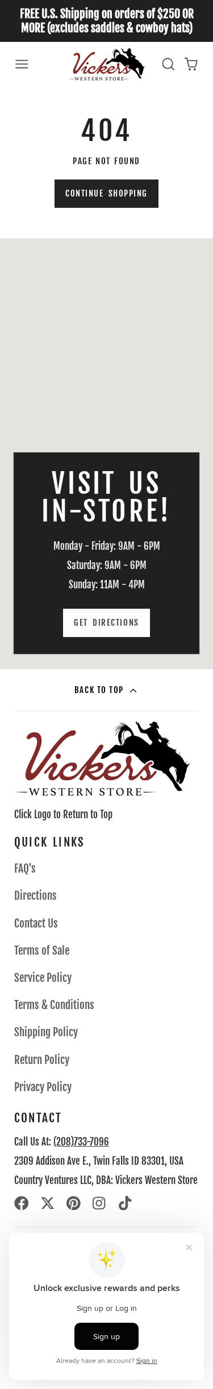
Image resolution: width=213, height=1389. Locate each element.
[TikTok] (126, 1203)
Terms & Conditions (54, 1005)
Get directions (106, 622)
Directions (35, 896)
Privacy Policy (43, 1087)
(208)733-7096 (81, 1142)
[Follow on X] (47, 1203)
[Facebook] (21, 1203)
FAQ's (25, 868)
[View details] (101, 758)
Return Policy (41, 1060)
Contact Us (36, 923)
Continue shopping (106, 193)
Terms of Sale (41, 951)
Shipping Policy (46, 1032)
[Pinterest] (73, 1203)
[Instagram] (100, 1203)
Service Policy (43, 978)
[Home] (106, 64)
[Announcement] (106, 21)
